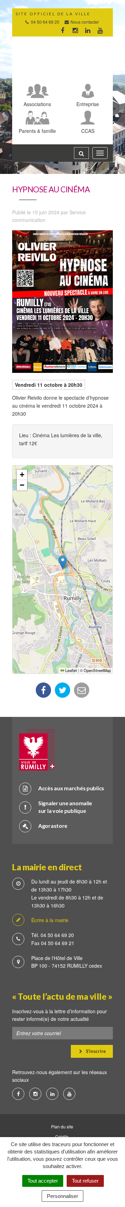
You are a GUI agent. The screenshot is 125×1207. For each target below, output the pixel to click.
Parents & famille (37, 130)
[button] (62, 562)
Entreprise (87, 104)
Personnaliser (62, 1196)
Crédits (62, 1137)
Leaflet (70, 670)
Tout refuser (85, 1181)
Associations (37, 104)
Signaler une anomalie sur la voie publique (65, 807)
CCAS (87, 130)
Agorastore (52, 825)
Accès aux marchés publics (71, 788)
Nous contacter (84, 22)
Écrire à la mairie (49, 920)
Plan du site (62, 1126)
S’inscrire (95, 1051)
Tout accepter (42, 1181)
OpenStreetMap (97, 670)
